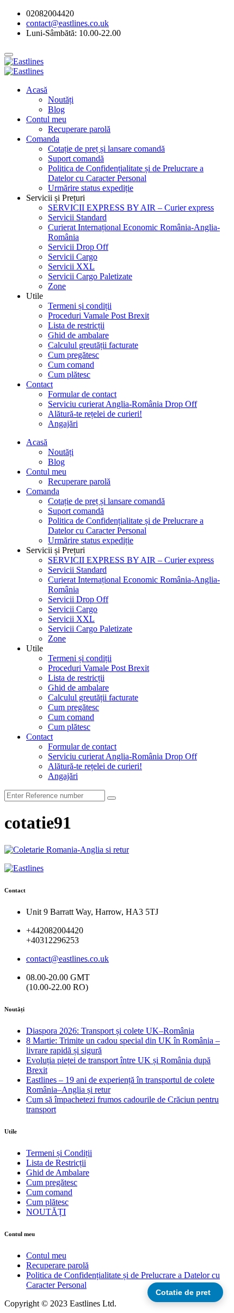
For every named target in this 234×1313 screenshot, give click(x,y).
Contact (39, 384)
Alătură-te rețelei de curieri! (95, 413)
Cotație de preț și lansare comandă (106, 148)
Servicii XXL (71, 266)
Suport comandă (76, 158)
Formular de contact (82, 394)
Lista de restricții (76, 325)
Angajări (63, 423)
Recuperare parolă (79, 129)
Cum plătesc (69, 374)
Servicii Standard (77, 217)
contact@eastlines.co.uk (67, 958)
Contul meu (46, 119)
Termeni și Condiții (59, 1153)
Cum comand (71, 364)
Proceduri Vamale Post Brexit (98, 315)
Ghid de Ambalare (57, 1172)
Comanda (42, 138)
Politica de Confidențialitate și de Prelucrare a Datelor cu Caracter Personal (126, 173)
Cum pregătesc (73, 354)
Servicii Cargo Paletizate (90, 276)
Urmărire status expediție (90, 188)
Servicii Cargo (72, 256)
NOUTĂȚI (46, 1211)
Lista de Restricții (56, 1162)
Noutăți (60, 99)
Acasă (36, 89)
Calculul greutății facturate (93, 345)
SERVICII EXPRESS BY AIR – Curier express (131, 207)
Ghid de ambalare (78, 335)
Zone (57, 286)
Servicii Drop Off (78, 246)
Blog (56, 109)
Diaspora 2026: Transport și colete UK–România (110, 1030)
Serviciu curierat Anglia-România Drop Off (122, 404)
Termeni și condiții (80, 305)
